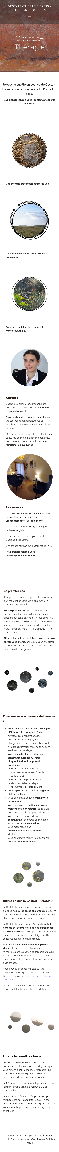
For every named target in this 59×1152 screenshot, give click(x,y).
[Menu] (29, 17)
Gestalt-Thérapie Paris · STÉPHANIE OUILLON (29, 8)
